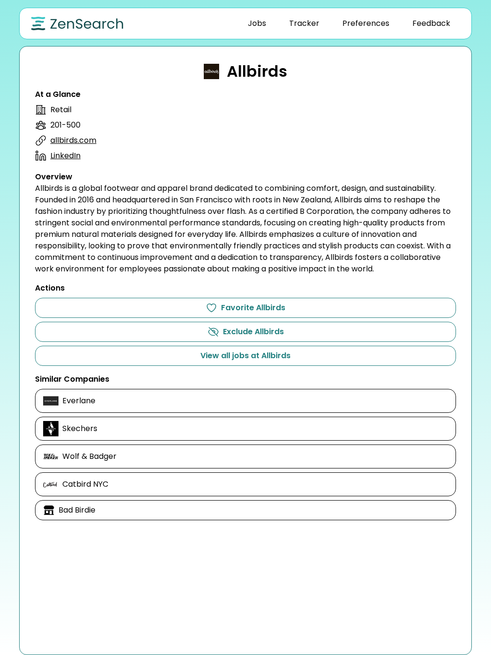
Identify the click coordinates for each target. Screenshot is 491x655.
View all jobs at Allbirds (245, 355)
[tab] (257, 23)
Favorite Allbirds (253, 307)
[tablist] (349, 23)
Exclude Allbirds (253, 331)
